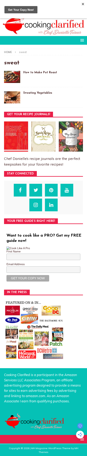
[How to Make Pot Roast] (12, 77)
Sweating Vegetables (37, 93)
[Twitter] (35, 190)
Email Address (15, 264)
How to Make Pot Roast (40, 72)
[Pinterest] (51, 190)
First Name (13, 251)
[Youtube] (66, 190)
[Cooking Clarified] (43, 33)
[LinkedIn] (51, 205)
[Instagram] (35, 205)
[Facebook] (20, 190)
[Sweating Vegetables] (12, 97)
